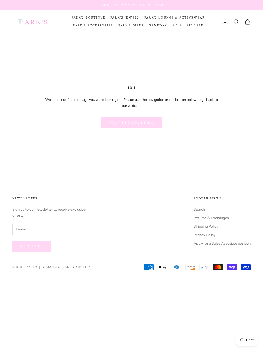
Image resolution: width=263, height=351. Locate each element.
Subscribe (31, 246)
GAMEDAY (158, 25)
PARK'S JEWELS (124, 18)
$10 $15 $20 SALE (188, 25)
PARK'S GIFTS (131, 25)
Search (199, 209)
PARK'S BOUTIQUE (88, 18)
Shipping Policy (206, 226)
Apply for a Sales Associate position (222, 243)
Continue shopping (131, 123)
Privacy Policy (204, 235)
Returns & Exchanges (211, 218)
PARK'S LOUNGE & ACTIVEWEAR (174, 18)
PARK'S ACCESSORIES (93, 25)
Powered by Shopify (72, 267)
